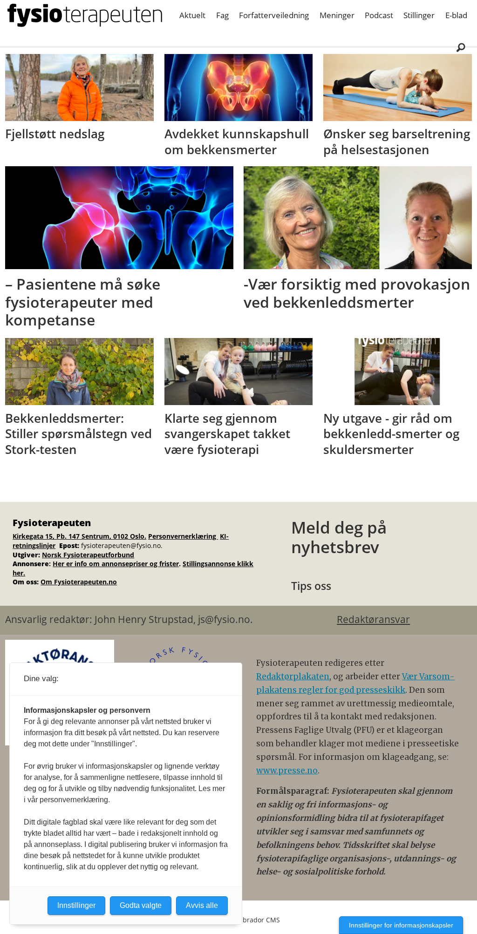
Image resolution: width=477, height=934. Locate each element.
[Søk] (460, 47)
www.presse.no (287, 770)
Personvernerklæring (183, 536)
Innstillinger (76, 905)
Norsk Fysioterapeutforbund (88, 554)
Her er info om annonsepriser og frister (116, 563)
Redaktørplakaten (292, 676)
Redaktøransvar (373, 619)
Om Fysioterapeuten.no (79, 581)
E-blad (456, 15)
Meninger (337, 15)
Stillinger (419, 15)
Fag (222, 15)
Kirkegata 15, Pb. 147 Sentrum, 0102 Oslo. (79, 536)
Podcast (379, 15)
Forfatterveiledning (274, 15)
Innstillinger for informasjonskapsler (401, 925)
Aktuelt (192, 15)
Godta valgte (141, 905)
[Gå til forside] (84, 15)
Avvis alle (202, 905)
